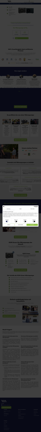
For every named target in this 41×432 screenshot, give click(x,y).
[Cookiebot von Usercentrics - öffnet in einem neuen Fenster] (34, 206)
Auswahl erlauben (20, 224)
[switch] (16, 221)
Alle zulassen (32, 224)
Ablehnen (8, 224)
